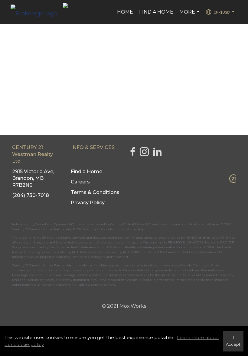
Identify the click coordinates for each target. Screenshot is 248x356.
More (190, 15)
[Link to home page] (37, 12)
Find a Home (156, 12)
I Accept (233, 341)
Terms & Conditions (95, 192)
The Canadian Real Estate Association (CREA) (83, 247)
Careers (80, 182)
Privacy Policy (88, 202)
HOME (125, 12)
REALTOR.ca (81, 252)
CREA (226, 238)
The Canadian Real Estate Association (188, 252)
